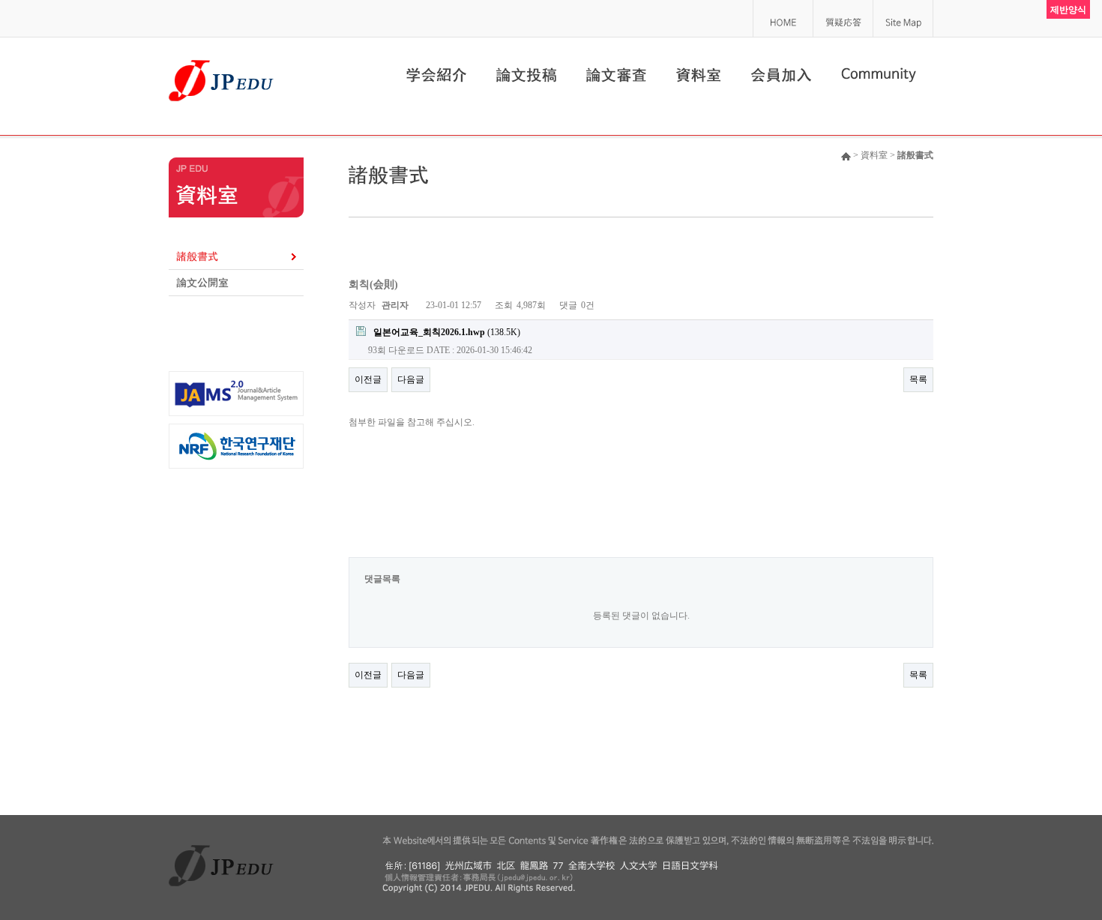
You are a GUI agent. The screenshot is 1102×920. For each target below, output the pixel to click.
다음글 (410, 379)
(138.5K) (446, 332)
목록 (918, 379)
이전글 (368, 379)
